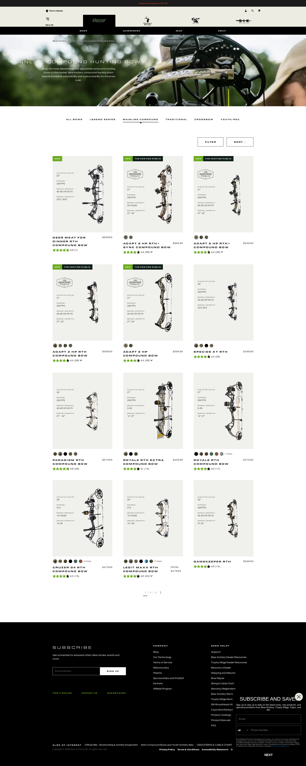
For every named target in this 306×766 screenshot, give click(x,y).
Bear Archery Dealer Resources (229, 657)
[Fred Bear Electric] (211, 454)
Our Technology (162, 657)
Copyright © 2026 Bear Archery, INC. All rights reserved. (80, 749)
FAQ (213, 725)
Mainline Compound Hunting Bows (96, 41)
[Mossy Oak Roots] (55, 454)
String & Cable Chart (222, 683)
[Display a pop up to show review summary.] (152, 253)
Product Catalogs (221, 715)
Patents (157, 673)
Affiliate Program (162, 688)
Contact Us (89, 693)
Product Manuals (220, 720)
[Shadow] (131, 454)
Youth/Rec (230, 119)
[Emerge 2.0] (125, 237)
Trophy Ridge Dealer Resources (229, 662)
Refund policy (161, 667)
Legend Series (103, 119)
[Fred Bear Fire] (216, 454)
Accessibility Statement (215, 749)
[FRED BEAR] (60, 561)
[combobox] (242, 730)
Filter (210, 142)
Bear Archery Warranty (224, 694)
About (222, 31)
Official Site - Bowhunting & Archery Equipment (111, 745)
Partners (158, 683)
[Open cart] (259, 10)
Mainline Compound (140, 119)
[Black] (206, 345)
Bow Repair (217, 678)
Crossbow (203, 119)
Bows (83, 31)
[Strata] (125, 454)
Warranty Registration (223, 688)
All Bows (74, 119)
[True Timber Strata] (55, 345)
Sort (239, 142)
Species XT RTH (211, 351)
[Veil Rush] (70, 454)
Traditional (176, 119)
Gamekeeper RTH (212, 561)
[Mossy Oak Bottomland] (131, 237)
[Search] (252, 10)
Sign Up (113, 671)
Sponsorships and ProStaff (168, 678)
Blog (155, 652)
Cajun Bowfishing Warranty (226, 709)
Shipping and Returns (223, 673)
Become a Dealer (221, 667)
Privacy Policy (167, 749)
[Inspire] (146, 561)
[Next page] (160, 592)
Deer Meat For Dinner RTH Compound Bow (70, 241)
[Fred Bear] (201, 345)
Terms (286, 746)
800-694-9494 (116, 693)
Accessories (131, 31)
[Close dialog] (299, 697)
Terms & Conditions (188, 749)
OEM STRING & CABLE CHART (214, 745)
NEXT (268, 755)
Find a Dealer (62, 693)
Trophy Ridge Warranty (224, 699)
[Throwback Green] (201, 237)
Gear (179, 31)
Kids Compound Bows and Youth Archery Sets (167, 745)
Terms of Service (162, 662)
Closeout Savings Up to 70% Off (153, 3)
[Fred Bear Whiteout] (221, 454)
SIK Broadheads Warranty (225, 704)
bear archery (59, 41)
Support (216, 652)
